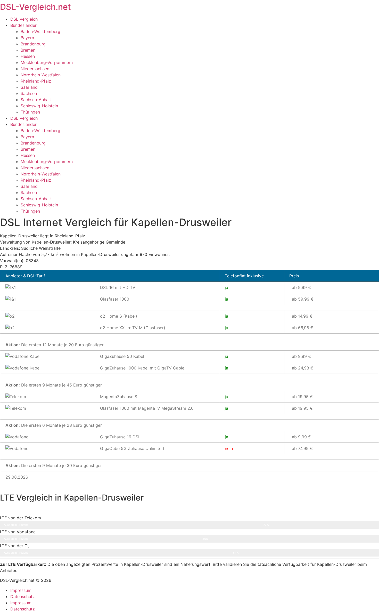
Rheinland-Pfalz (36, 81)
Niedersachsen (35, 68)
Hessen (28, 56)
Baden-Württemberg (40, 31)
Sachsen (29, 93)
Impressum (20, 590)
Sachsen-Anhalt (36, 99)
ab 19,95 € (302, 396)
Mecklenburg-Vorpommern (47, 62)
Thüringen (30, 112)
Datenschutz (22, 596)
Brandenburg (33, 43)
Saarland (29, 87)
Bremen (28, 50)
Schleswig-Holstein (39, 105)
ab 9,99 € (301, 287)
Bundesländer (23, 25)
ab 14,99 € (302, 316)
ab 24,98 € (302, 368)
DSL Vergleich (24, 19)
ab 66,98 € (302, 327)
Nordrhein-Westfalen (41, 74)
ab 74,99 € (302, 448)
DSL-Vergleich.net (35, 7)
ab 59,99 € (303, 299)
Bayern (27, 37)
